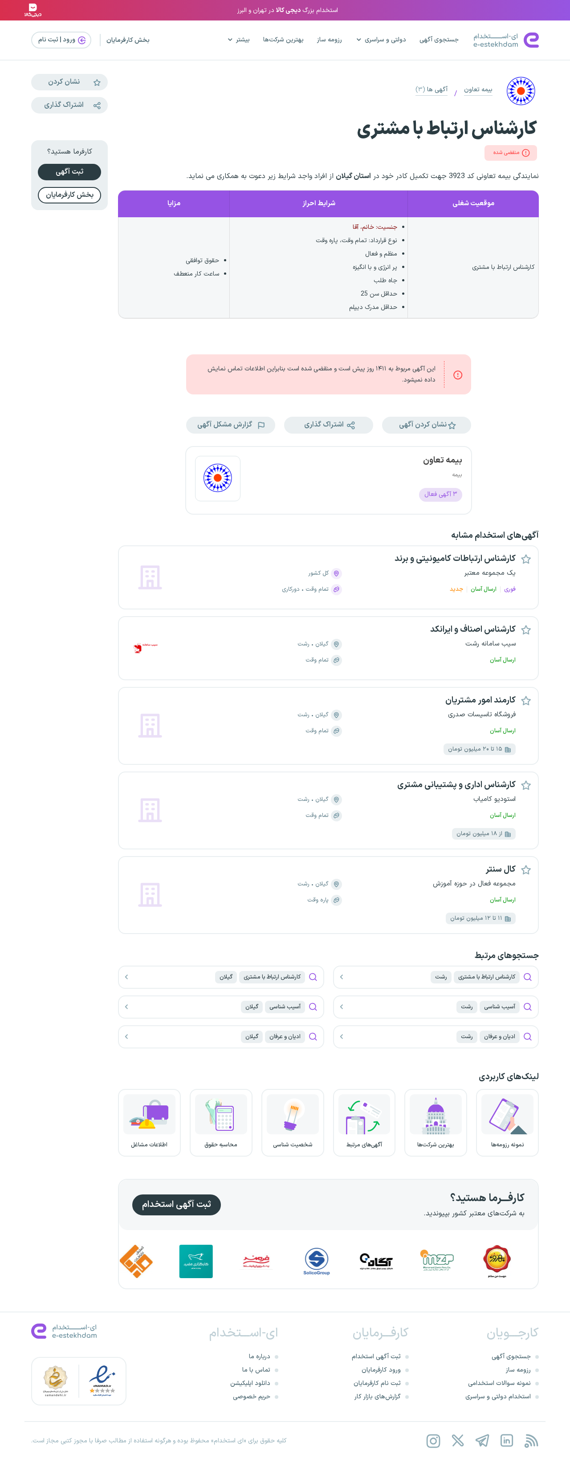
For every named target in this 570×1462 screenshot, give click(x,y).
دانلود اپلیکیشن (250, 1383)
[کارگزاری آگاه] (402, 1261)
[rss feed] (531, 1441)
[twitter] (457, 1441)
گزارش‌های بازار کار (377, 1396)
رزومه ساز (329, 40)
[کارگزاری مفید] (221, 1261)
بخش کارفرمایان (128, 40)
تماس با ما (256, 1370)
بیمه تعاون (478, 89)
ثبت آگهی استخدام (176, 1204)
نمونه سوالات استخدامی (499, 1383)
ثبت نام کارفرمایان (377, 1383)
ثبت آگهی (69, 172)
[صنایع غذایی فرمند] (282, 1261)
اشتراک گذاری (64, 105)
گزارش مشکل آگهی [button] (225, 424)
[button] (426, 425)
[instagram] (433, 1441)
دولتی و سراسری (385, 40)
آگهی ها (431, 89)
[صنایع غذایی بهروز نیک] (523, 1261)
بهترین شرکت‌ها (283, 40)
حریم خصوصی (251, 1396)
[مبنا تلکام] (161, 1261)
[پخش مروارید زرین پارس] (462, 1261)
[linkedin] (506, 1441)
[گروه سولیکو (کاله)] (342, 1261)
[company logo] (217, 480)
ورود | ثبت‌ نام (57, 40)
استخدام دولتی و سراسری (498, 1396)
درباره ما (259, 1356)
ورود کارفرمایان (381, 1370)
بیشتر (243, 40)
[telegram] (482, 1441)
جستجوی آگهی (439, 40)
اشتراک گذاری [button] (325, 424)
